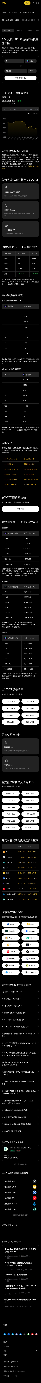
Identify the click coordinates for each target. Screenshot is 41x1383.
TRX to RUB (21, 889)
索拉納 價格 (13, 12)
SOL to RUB (21, 883)
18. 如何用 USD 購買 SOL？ (12, 1131)
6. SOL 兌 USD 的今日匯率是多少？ (15, 1026)
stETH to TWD (32, 894)
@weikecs (14, 1362)
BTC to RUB (21, 852)
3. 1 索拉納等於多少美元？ (12, 1005)
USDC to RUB (22, 878)
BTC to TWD (32, 852)
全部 (36, 109)
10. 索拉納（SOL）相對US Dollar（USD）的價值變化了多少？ (18, 1063)
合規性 (6, 1346)
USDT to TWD (32, 862)
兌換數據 (29, 30)
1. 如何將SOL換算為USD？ (12, 991)
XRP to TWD (32, 868)
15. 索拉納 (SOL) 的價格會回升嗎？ (15, 1110)
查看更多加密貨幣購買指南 (20, 1215)
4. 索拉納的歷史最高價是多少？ (14, 1012)
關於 (5, 1342)
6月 (26, 109)
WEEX (4, 12)
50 (5, 343)
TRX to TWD (32, 889)
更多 (5, 1350)
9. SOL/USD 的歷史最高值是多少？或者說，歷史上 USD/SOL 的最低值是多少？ (19, 1054)
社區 (5, 1325)
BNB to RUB (22, 873)
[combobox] (31, 61)
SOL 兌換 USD (7, 30)
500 (5, 416)
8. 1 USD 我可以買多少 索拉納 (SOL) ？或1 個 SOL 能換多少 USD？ (19, 1044)
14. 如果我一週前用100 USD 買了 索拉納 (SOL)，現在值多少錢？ (17, 1101)
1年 (31, 109)
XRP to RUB (21, 868)
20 (5, 395)
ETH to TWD (32, 857)
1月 (15, 109)
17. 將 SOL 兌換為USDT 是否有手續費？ (17, 1124)
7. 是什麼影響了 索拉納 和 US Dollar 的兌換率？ (18, 1034)
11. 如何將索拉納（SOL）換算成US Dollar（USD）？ (18, 1073)
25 (5, 338)
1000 (6, 353)
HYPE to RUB (22, 899)
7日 (10, 109)
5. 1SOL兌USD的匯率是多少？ (13, 1019)
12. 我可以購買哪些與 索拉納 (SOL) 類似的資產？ (18, 1082)
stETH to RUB (22, 894)
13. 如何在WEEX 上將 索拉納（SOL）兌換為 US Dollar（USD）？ (19, 1092)
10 (5, 332)
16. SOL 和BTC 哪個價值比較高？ (15, 1117)
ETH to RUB (21, 857)
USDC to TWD (32, 878)
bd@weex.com (21, 1371)
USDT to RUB (22, 862)
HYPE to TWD (32, 899)
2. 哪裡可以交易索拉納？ (11, 998)
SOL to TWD (32, 883)
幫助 (5, 1355)
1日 (4, 109)
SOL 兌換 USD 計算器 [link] (27, 12)
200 (5, 411)
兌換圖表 (19, 30)
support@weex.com (17, 1376)
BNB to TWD (32, 873)
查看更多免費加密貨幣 (20, 1164)
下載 (27, 3)
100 (5, 348)
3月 (20, 109)
